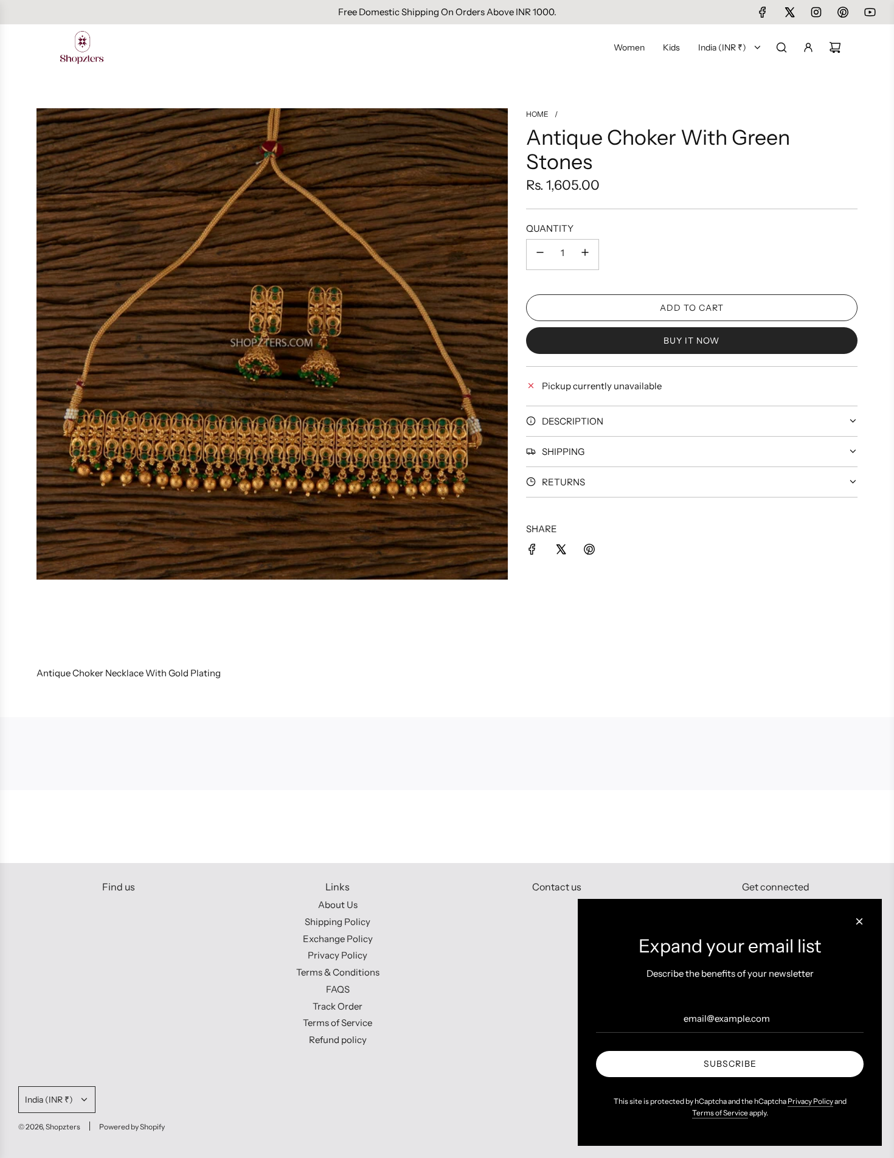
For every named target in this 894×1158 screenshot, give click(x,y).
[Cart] (835, 47)
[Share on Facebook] (532, 551)
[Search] (781, 47)
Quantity (549, 228)
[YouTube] (869, 12)
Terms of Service (720, 1112)
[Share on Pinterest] (589, 551)
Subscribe (730, 1063)
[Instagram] (816, 12)
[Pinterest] (843, 12)
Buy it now (691, 340)
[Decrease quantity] (540, 254)
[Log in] (808, 47)
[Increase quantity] (585, 254)
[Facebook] (762, 12)
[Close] (859, 921)
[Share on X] (560, 551)
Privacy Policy (810, 1101)
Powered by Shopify (132, 1126)
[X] (789, 12)
